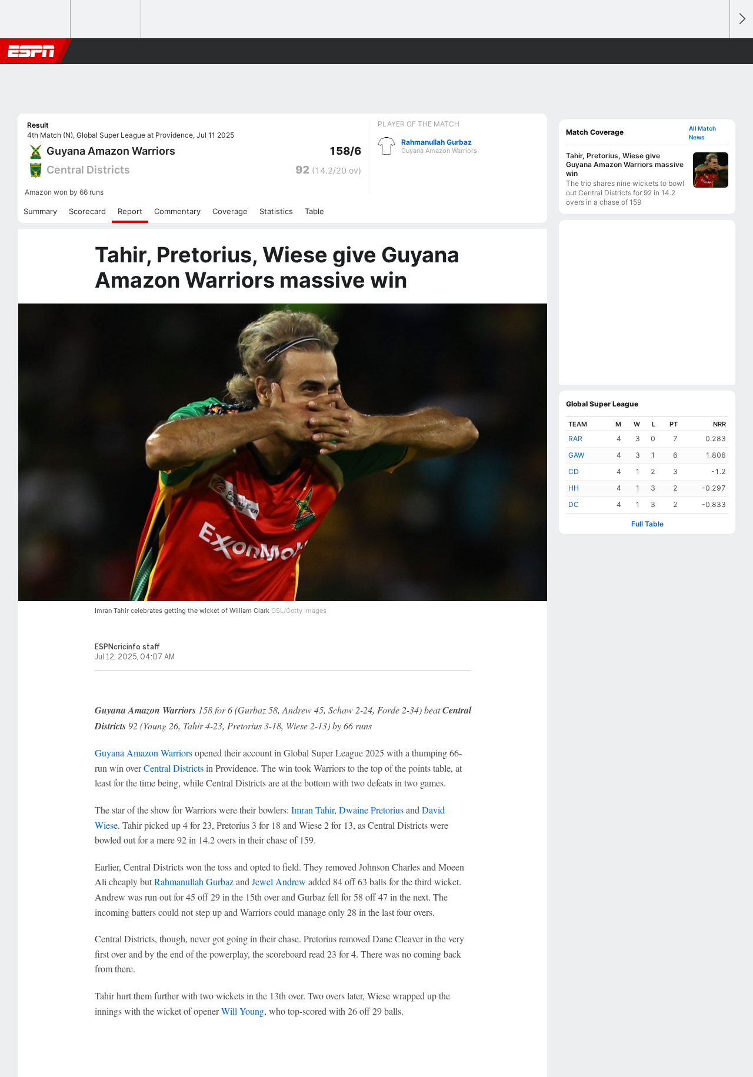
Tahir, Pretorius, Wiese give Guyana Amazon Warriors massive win (625, 164)
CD (573, 471)
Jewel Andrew (279, 881)
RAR (575, 438)
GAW (576, 455)
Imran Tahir (312, 809)
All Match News (702, 133)
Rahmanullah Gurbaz (439, 146)
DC (573, 504)
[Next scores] (741, 19)
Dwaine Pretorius (371, 809)
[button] (715, 51)
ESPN (31, 51)
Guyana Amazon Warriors (143, 752)
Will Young (242, 1011)
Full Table (647, 523)
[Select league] (36, 19)
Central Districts (174, 768)
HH (573, 488)
